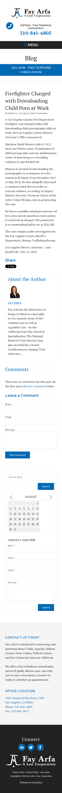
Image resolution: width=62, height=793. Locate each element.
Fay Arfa (18, 113)
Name (8, 404)
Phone (11, 558)
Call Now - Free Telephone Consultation (31, 70)
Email (8, 417)
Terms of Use (18, 772)
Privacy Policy (32, 772)
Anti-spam (45, 772)
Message (10, 429)
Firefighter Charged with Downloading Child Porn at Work (28, 100)
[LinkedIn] (21, 747)
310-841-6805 (35, 33)
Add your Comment (33, 386)
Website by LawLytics (31, 782)
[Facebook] (40, 747)
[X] (30, 747)
